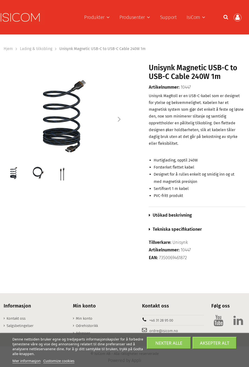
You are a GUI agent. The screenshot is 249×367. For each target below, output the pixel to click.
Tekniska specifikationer (177, 229)
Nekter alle (168, 343)
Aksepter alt (214, 343)
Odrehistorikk (87, 326)
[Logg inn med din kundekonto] (238, 17)
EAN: (153, 257)
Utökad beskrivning (172, 215)
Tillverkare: (160, 242)
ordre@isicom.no (163, 331)
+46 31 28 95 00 (161, 320)
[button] (97, 17)
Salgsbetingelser (20, 326)
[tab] (197, 215)
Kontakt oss (16, 318)
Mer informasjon (26, 360)
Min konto (84, 318)
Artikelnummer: (164, 87)
